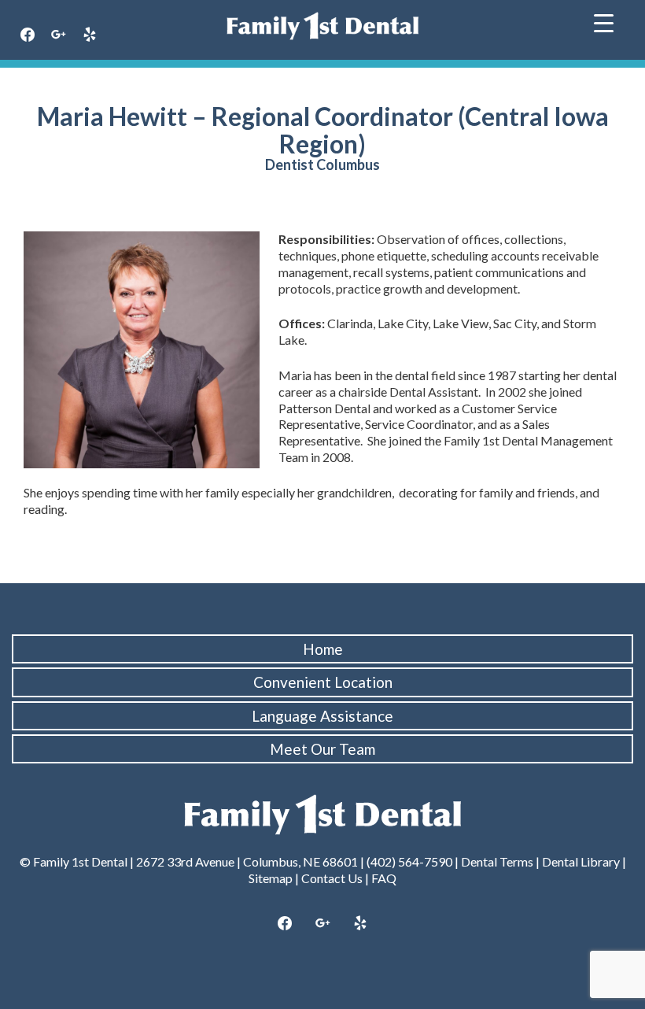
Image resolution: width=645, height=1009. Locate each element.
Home (323, 649)
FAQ (383, 877)
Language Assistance (322, 716)
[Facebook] (27, 35)
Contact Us (332, 877)
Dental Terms (497, 861)
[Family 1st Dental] (322, 26)
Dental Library (581, 861)
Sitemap (271, 877)
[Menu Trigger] (603, 21)
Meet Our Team (322, 749)
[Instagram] (59, 35)
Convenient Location (323, 682)
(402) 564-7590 (409, 861)
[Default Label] (89, 35)
